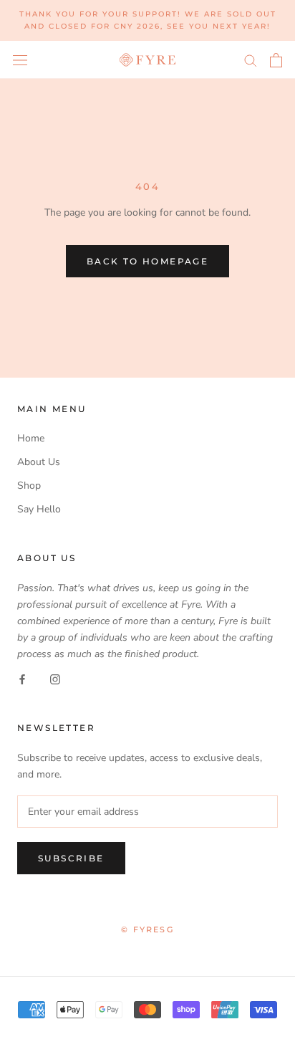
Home (30, 438)
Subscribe (71, 858)
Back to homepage (147, 261)
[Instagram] (55, 678)
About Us (38, 462)
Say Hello (39, 509)
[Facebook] (22, 678)
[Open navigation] (20, 59)
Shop (29, 485)
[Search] (250, 60)
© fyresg (147, 929)
